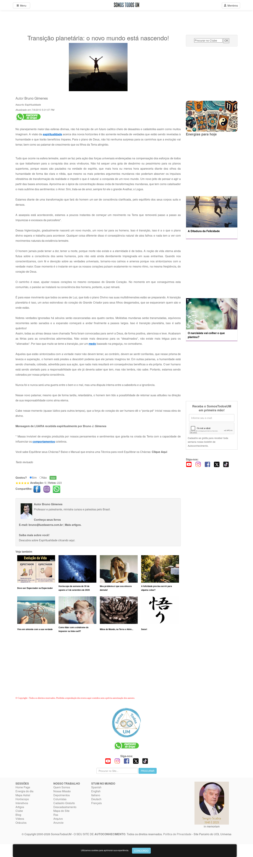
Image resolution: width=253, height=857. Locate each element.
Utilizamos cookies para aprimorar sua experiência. (105, 850)
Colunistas (59, 799)
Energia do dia (24, 791)
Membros (232, 5)
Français (96, 803)
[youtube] (189, 464)
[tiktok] (226, 464)
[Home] (126, 723)
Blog (18, 815)
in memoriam (212, 826)
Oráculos (21, 823)
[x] (217, 464)
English (96, 791)
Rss (55, 815)
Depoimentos (61, 795)
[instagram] (198, 464)
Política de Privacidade (177, 834)
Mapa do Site (61, 811)
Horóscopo (22, 799)
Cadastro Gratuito (64, 803)
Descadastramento (64, 807)
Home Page (22, 787)
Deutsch (96, 799)
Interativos (21, 803)
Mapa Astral (22, 795)
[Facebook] (207, 464)
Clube (19, 811)
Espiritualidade (33, 104)
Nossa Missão (62, 791)
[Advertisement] (98, 668)
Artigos (19, 807)
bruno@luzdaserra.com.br (46, 525)
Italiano (95, 795)
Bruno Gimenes (36, 98)
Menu (22, 5)
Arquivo (58, 819)
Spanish (96, 787)
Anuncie (58, 823)
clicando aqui (66, 540)
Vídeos (19, 819)
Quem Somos (61, 787)
